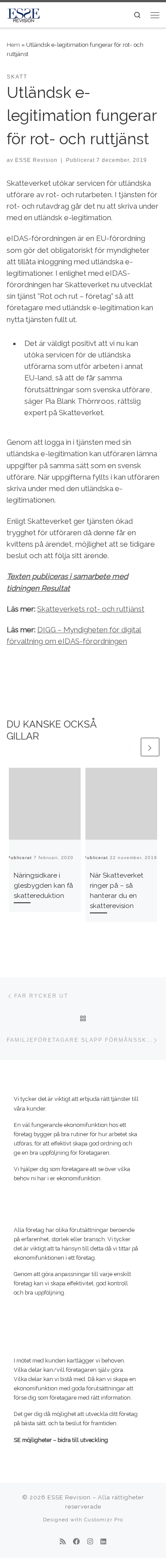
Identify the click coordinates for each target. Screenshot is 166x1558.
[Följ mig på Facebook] (76, 1542)
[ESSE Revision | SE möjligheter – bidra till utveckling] (23, 13)
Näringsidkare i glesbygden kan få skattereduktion (43, 885)
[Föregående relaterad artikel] (129, 747)
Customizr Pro (103, 1520)
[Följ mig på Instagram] (90, 1542)
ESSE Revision (36, 160)
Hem (13, 44)
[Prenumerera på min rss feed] (63, 1542)
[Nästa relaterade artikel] (150, 747)
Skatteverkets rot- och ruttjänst (90, 608)
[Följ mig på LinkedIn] (103, 1542)
